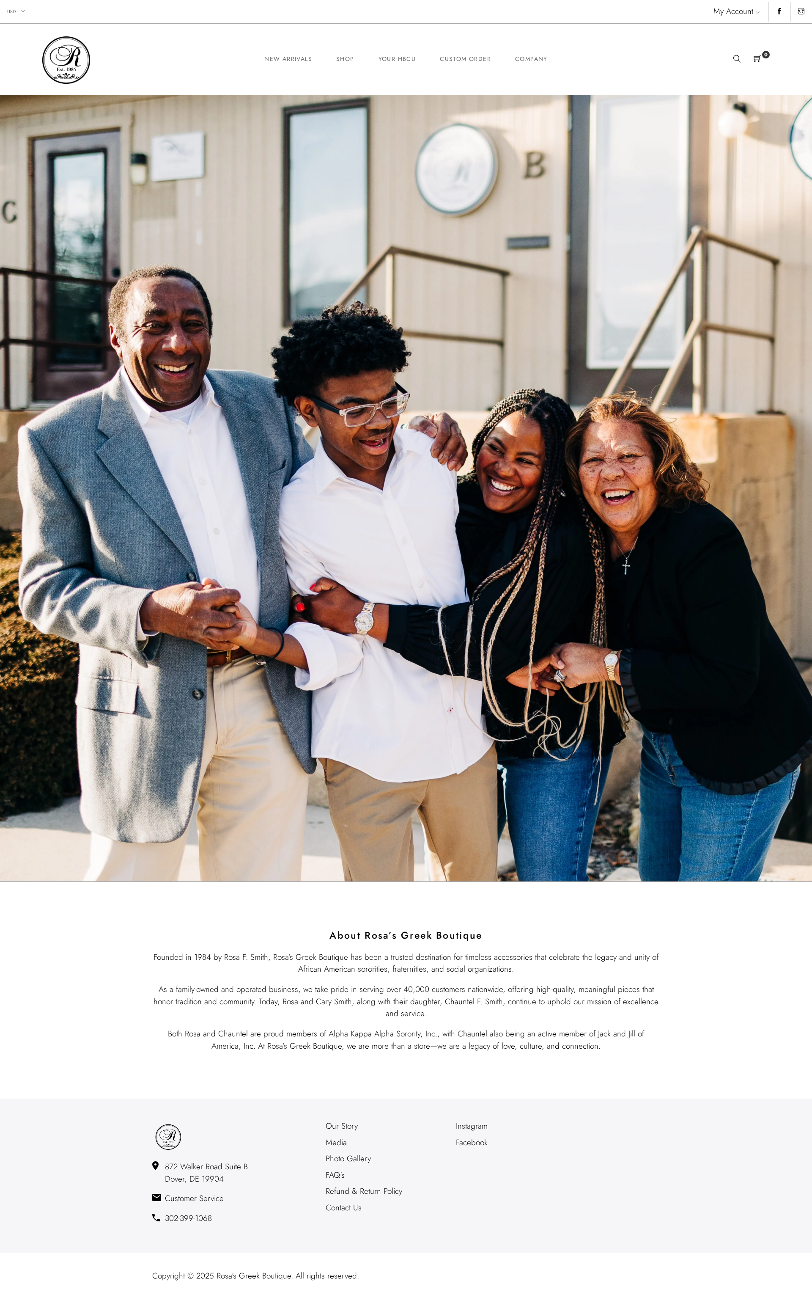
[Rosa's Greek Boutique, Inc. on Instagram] (801, 12)
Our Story (342, 1126)
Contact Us (344, 1207)
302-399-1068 (188, 1218)
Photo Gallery (348, 1158)
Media (336, 1142)
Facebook (472, 1142)
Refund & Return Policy (364, 1191)
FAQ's (335, 1175)
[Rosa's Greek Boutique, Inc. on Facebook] (779, 12)
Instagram (472, 1126)
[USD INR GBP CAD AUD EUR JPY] (16, 12)
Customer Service (194, 1198)
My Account (733, 11)
